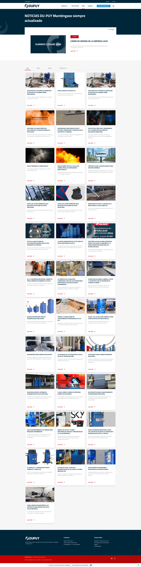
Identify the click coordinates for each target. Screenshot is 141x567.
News (83, 6)
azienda (107, 1)
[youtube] (112, 558)
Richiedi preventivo (103, 6)
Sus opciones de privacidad (80, 565)
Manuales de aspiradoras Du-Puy (101, 541)
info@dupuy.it (68, 544)
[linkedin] (115, 558)
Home (109, 29)
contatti (113, 1)
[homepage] (32, 6)
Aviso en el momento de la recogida (59, 565)
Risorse (90, 6)
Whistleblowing (97, 546)
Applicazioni (75, 6)
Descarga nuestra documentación (101, 542)
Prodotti (64, 6)
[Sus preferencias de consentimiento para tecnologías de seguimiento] (138, 564)
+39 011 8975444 (76, 544)
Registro (96, 544)
